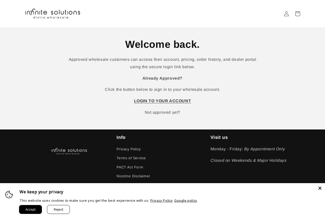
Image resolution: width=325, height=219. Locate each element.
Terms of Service (131, 158)
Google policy (185, 200)
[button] (297, 13)
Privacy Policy (129, 149)
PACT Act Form (130, 167)
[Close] (319, 188)
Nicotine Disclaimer (133, 176)
